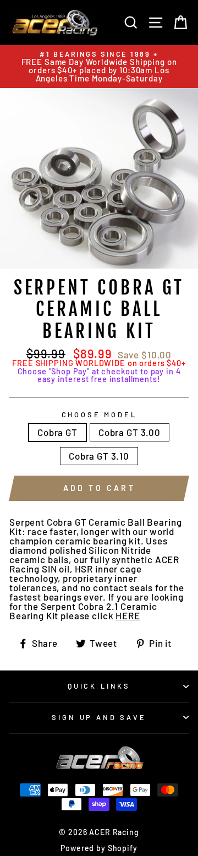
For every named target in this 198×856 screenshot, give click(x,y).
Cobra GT (57, 432)
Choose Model (99, 414)
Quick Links (99, 685)
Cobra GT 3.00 (129, 432)
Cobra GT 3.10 (99, 455)
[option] (99, 67)
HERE (128, 616)
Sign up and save (99, 717)
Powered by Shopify (99, 848)
